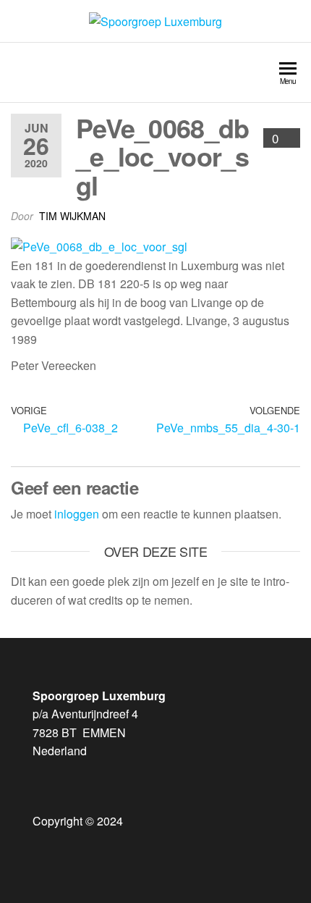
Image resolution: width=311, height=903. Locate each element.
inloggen (76, 513)
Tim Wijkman (72, 216)
